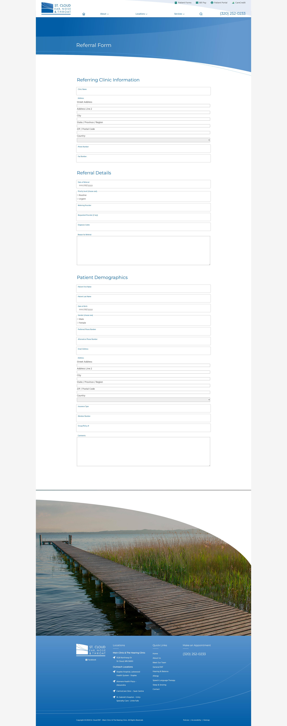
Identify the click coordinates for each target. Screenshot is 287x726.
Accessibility (196, 720)
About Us (157, 658)
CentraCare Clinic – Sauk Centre (130, 691)
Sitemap (206, 720)
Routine (82, 195)
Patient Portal (220, 3)
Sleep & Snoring (159, 685)
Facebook (91, 659)
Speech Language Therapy (164, 680)
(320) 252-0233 (156, 566)
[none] (104, 14)
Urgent (82, 199)
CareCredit (240, 3)
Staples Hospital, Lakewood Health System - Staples (128, 673)
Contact (156, 689)
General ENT (158, 667)
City (79, 116)
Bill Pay (202, 3)
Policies (186, 720)
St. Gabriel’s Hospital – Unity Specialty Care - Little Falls (128, 699)
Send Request (143, 613)
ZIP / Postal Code (86, 129)
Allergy (156, 676)
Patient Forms (184, 3)
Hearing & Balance (160, 671)
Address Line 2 (84, 109)
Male (81, 319)
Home (155, 653)
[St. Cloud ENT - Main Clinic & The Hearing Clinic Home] (56, 8)
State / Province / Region (90, 122)
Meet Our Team (159, 662)
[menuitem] (84, 14)
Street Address (84, 102)
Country (81, 136)
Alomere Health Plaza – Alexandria (126, 683)
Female (82, 323)
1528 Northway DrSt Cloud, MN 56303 (124, 659)
